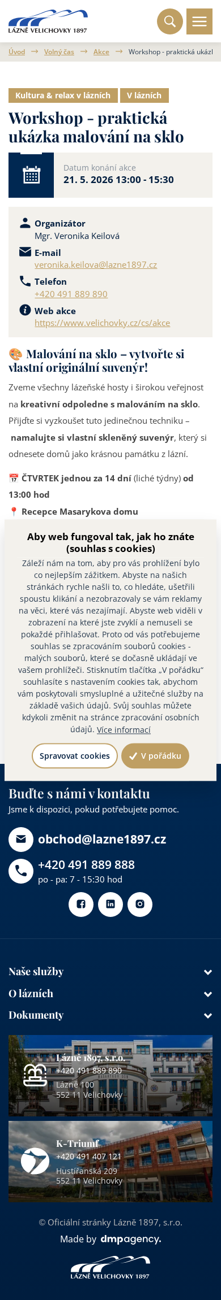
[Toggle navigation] (199, 21)
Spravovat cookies (75, 755)
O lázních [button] (30, 993)
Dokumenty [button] (35, 1014)
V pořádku (160, 755)
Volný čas (59, 52)
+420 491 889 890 (71, 294)
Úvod (16, 52)
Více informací (124, 729)
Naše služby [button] (35, 971)
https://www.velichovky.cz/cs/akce (102, 323)
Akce (101, 52)
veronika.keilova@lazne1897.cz (96, 264)
